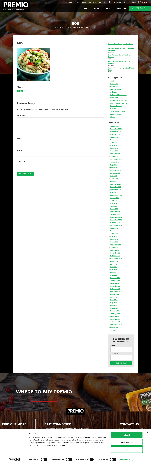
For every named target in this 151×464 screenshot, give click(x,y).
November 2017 (115, 319)
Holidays (113, 92)
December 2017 (115, 316)
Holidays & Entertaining (118, 95)
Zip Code (114, 354)
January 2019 (115, 280)
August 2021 (114, 198)
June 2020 (114, 234)
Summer (113, 108)
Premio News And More (118, 103)
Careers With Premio (89, 2)
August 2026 (114, 126)
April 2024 (114, 148)
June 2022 (114, 178)
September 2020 (116, 225)
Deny (127, 449)
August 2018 (114, 294)
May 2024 (113, 145)
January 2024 (115, 156)
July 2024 (113, 140)
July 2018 (113, 297)
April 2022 (114, 181)
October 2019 (115, 256)
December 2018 (115, 283)
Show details (125, 460)
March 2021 (114, 209)
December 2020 (116, 217)
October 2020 (115, 223)
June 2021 (113, 200)
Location (21, 161)
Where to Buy (140, 8)
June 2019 (113, 267)
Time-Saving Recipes (117, 111)
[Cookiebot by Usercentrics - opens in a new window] (14, 459)
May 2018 (113, 302)
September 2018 (116, 291)
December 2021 (115, 187)
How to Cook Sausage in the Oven (120, 44)
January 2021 (115, 214)
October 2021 (115, 192)
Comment (22, 116)
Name (19, 139)
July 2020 (113, 231)
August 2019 (114, 261)
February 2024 (115, 154)
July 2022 (113, 176)
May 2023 (113, 165)
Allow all (127, 435)
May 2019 (113, 269)
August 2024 (114, 137)
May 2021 (113, 203)
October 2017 (115, 322)
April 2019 (113, 272)
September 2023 (116, 159)
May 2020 (113, 236)
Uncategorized (115, 114)
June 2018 (114, 300)
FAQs (77, 2)
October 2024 (115, 134)
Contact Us (117, 2)
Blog (125, 2)
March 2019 (114, 275)
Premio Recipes (116, 106)
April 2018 (113, 305)
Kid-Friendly (114, 97)
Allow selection (127, 442)
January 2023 (115, 173)
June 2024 (114, 143)
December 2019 (115, 250)
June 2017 (113, 330)
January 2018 (115, 314)
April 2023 (114, 167)
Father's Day (114, 86)
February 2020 (115, 245)
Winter (112, 117)
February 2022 (115, 184)
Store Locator (42, 399)
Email (19, 150)
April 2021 (113, 206)
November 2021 (115, 189)
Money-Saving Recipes (118, 100)
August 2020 (115, 228)
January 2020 (115, 247)
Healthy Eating (115, 89)
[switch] (68, 459)
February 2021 (115, 211)
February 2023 (115, 170)
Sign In (134, 2)
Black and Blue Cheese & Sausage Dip (76, 27)
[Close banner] (147, 432)
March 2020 (114, 242)
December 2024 (116, 129)
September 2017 (116, 325)
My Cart (144, 2)
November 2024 (116, 131)
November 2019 (115, 253)
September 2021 (116, 195)
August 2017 (114, 327)
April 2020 (114, 239)
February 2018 (115, 311)
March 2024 (114, 151)
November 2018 (115, 286)
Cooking (113, 81)
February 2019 (115, 278)
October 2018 (115, 289)
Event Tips (114, 84)
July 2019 (113, 264)
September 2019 (116, 258)
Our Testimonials (104, 2)
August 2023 (114, 162)
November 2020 (116, 220)
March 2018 (114, 308)
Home (57, 27)
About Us (69, 2)
